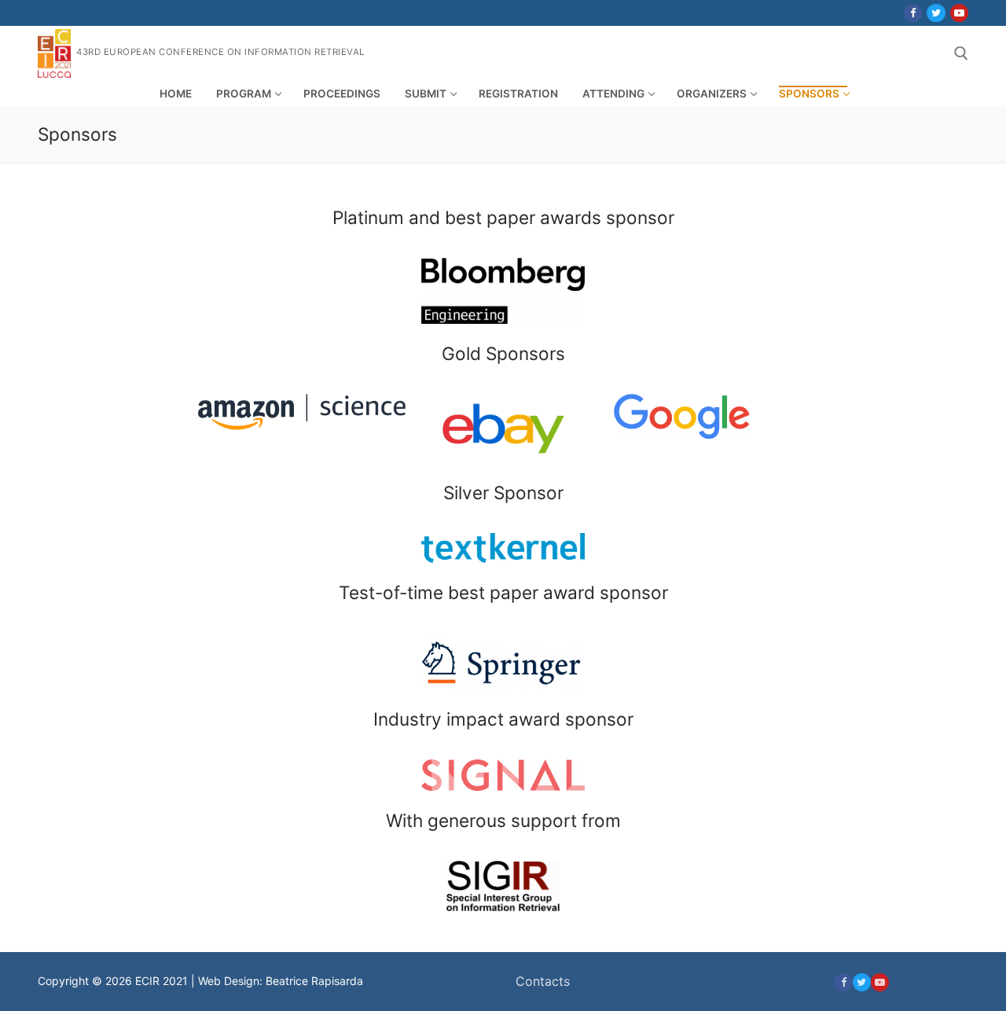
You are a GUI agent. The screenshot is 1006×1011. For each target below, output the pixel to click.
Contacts (543, 981)
